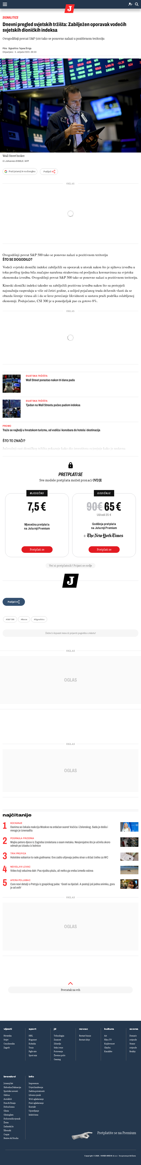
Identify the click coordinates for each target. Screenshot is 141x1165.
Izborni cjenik (35, 1095)
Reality (132, 1051)
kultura (109, 1029)
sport (32, 1029)
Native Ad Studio (11, 1138)
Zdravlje (57, 1043)
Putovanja (58, 1051)
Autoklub (8, 1099)
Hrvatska (8, 1035)
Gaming (57, 1059)
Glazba (107, 1047)
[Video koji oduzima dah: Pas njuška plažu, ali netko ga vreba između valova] (129, 870)
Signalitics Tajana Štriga (19, 48)
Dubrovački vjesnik (12, 1118)
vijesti (8, 1029)
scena (133, 1029)
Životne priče (59, 1055)
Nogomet (33, 1039)
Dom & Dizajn (10, 1103)
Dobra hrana (9, 1106)
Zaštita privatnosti (37, 1091)
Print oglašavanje (36, 1103)
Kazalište (108, 1051)
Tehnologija (59, 1035)
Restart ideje (84, 1039)
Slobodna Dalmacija (12, 1087)
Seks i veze (58, 1047)
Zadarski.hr (9, 1126)
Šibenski (7, 1130)
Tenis (31, 1047)
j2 (55, 1029)
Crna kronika (9, 1043)
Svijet (6, 1039)
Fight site (33, 1051)
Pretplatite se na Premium (116, 1133)
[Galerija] (70, 105)
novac (83, 1029)
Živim (6, 1122)
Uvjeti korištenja (36, 1087)
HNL (31, 1035)
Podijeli (47, 171)
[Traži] (136, 4)
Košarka (32, 1043)
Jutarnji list (8, 1083)
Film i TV (108, 1039)
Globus (7, 1095)
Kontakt (32, 1106)
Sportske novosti (11, 1091)
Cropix (6, 1134)
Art (105, 1035)
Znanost (57, 1039)
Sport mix (33, 1055)
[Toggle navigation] (5, 4)
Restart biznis (85, 1035)
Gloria (6, 1110)
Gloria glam (8, 1114)
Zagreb (7, 1047)
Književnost (109, 1043)
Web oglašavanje (36, 1099)
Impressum (34, 1083)
